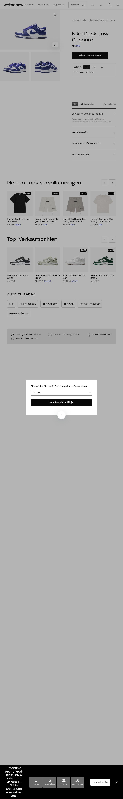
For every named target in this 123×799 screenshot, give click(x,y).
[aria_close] (61, 415)
